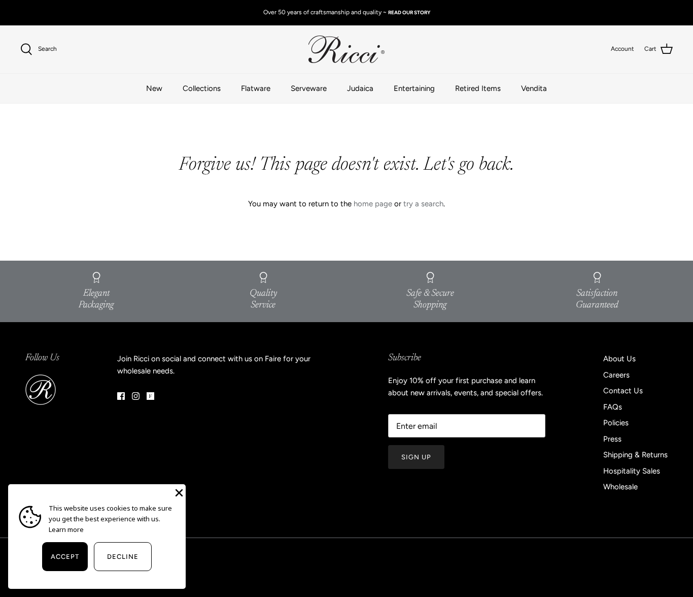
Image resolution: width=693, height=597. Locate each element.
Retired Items (478, 88)
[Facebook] (121, 396)
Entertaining (414, 88)
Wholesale (620, 486)
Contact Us (623, 390)
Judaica (360, 88)
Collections (202, 88)
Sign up (416, 457)
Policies (616, 422)
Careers (616, 375)
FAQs (612, 407)
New (154, 88)
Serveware (309, 88)
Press (612, 439)
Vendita (534, 88)
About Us (619, 358)
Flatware (255, 88)
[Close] (178, 492)
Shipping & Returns (635, 454)
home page (373, 203)
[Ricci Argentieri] (346, 49)
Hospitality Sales (631, 471)
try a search (423, 203)
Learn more (66, 529)
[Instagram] (136, 396)
